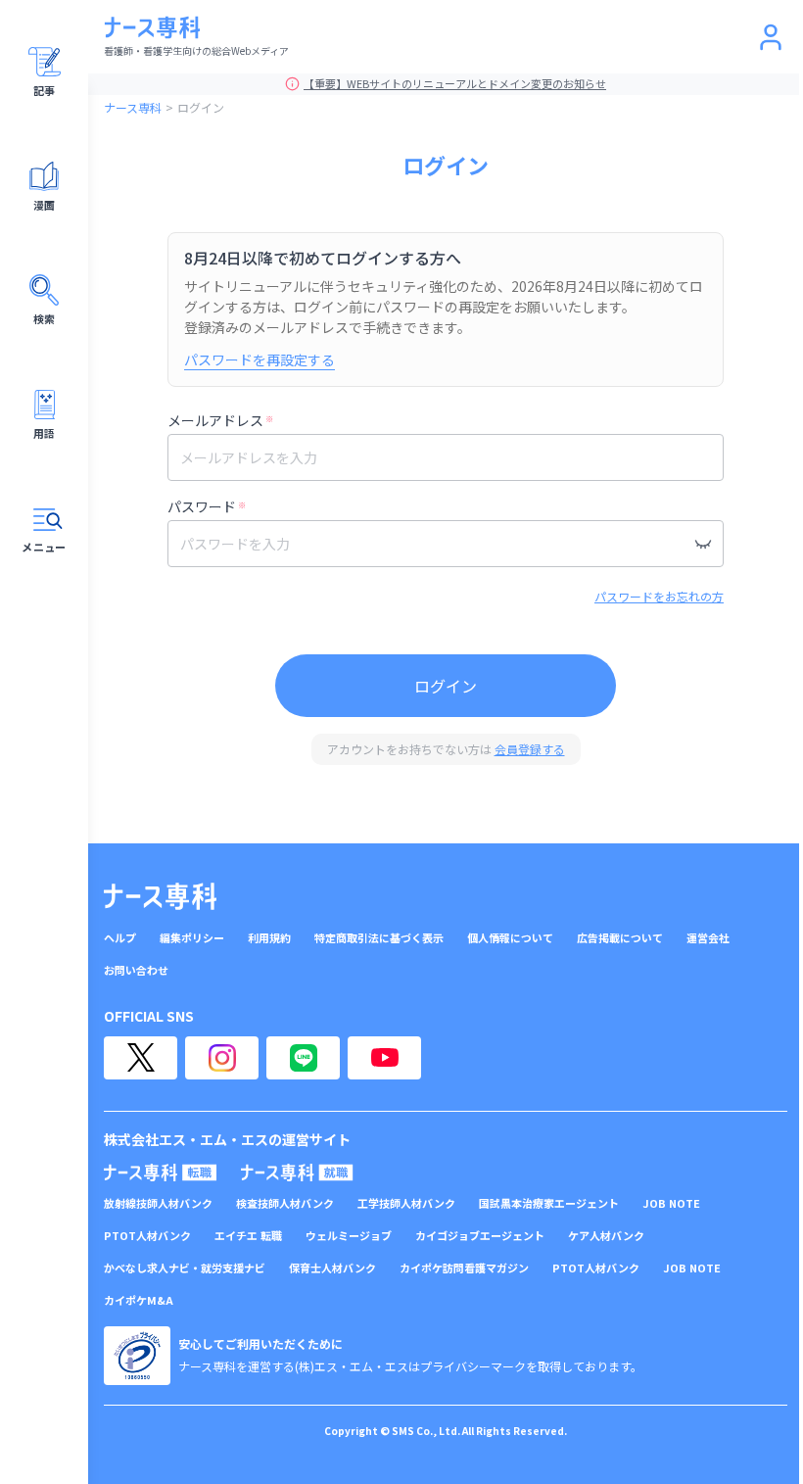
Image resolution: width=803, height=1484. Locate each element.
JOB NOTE (671, 1203)
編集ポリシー (192, 938)
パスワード (206, 506)
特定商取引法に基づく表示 (379, 938)
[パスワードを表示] (703, 543)
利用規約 (269, 938)
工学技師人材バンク (406, 1203)
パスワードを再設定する (259, 359)
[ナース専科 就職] (297, 1172)
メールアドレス (220, 420)
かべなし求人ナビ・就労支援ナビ (184, 1268)
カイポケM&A (138, 1300)
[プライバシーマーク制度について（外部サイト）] (137, 1355)
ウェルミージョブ (349, 1235)
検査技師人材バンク (285, 1203)
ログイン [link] (200, 107)
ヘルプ (120, 938)
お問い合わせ (136, 970)
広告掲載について (620, 938)
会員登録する (530, 749)
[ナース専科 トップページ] (160, 896)
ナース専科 (133, 107)
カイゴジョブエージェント (479, 1235)
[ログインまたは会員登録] (770, 37)
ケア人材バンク (606, 1235)
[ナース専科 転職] (160, 1172)
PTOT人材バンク (147, 1235)
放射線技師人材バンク (158, 1203)
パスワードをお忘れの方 (659, 596)
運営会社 (708, 938)
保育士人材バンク (332, 1268)
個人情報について (510, 938)
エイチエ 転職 (248, 1235)
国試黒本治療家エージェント (549, 1203)
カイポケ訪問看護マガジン (464, 1268)
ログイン (445, 685)
